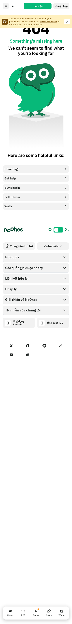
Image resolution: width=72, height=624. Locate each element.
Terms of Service (48, 21)
